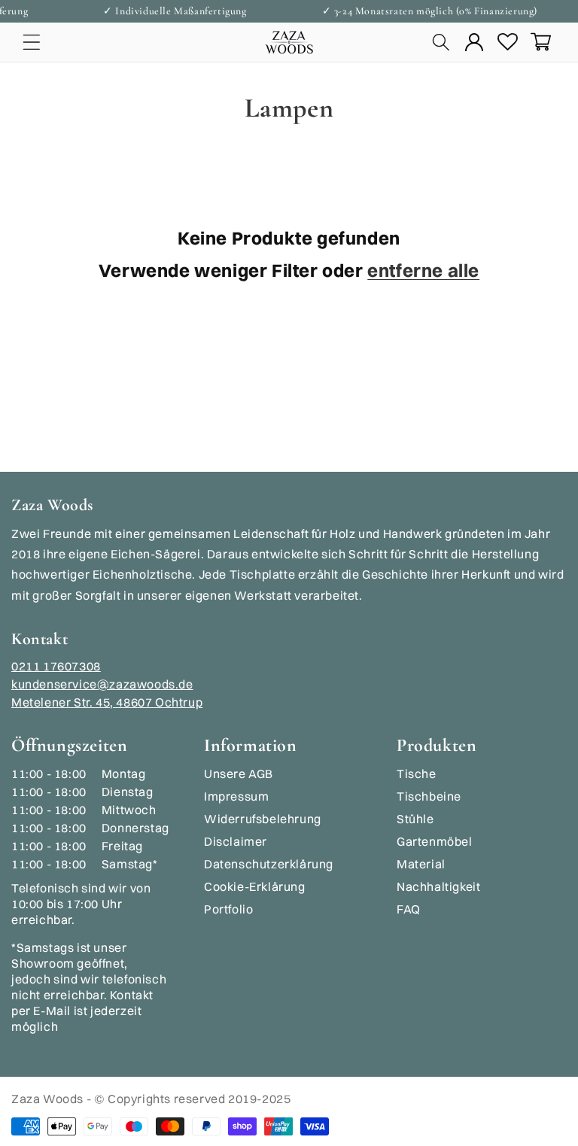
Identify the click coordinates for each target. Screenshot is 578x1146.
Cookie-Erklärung (255, 886)
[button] (31, 41)
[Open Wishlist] (507, 41)
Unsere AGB (238, 773)
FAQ (409, 908)
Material (421, 863)
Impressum (236, 796)
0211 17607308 (56, 665)
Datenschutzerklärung (268, 863)
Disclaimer (235, 841)
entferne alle (423, 270)
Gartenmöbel (435, 841)
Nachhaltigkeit (438, 886)
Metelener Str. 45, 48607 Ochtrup (106, 702)
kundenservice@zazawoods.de (102, 684)
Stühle (415, 818)
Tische (417, 773)
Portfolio (228, 908)
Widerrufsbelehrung (262, 818)
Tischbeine (429, 796)
